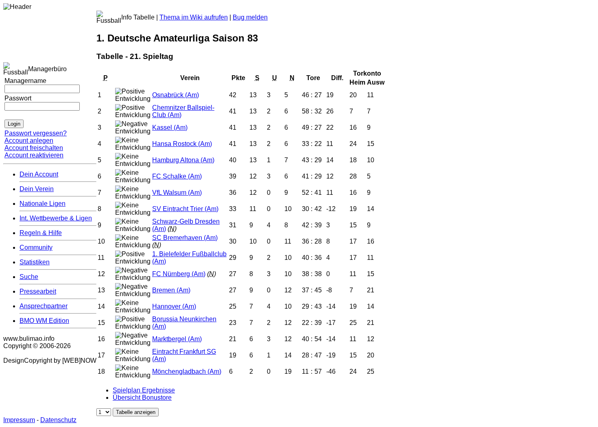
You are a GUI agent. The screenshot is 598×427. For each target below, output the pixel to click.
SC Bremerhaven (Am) (185, 237)
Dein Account (39, 174)
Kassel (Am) (170, 127)
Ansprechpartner (44, 306)
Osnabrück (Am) (175, 95)
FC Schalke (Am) (177, 176)
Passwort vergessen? (35, 133)
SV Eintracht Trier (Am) (185, 208)
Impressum (19, 419)
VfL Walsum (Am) (177, 192)
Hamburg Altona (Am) (183, 160)
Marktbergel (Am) (177, 339)
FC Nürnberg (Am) (178, 273)
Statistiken (35, 262)
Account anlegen (28, 140)
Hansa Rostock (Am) (182, 143)
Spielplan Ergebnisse (144, 390)
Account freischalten (33, 147)
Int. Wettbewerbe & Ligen (56, 218)
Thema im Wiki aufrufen (193, 17)
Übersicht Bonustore (142, 397)
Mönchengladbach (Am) (186, 371)
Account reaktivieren (33, 155)
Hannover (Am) (174, 306)
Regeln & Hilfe (41, 232)
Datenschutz (58, 419)
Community (36, 247)
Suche (29, 276)
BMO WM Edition (44, 320)
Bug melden (250, 17)
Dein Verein (37, 188)
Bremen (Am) (171, 290)
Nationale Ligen (42, 203)
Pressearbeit (38, 291)
